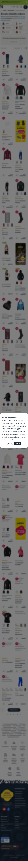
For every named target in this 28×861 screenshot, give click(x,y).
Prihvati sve (17, 443)
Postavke (10, 443)
